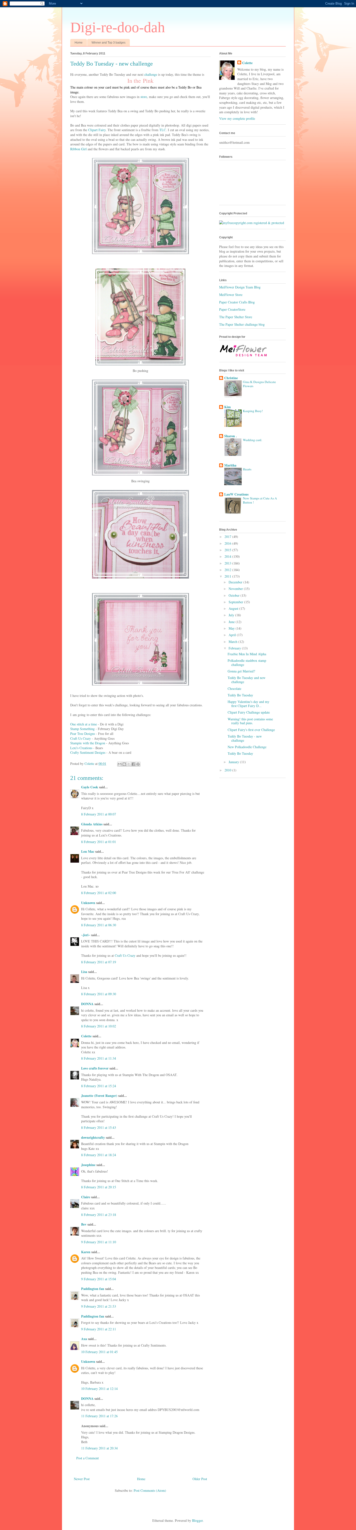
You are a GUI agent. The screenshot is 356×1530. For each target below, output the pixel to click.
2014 (228, 556)
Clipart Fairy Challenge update (249, 712)
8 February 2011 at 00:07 (98, 814)
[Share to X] (128, 764)
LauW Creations (236, 494)
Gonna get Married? (241, 671)
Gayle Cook (89, 787)
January (234, 762)
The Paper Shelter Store (235, 317)
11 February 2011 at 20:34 (99, 1448)
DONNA (87, 1003)
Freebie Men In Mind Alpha (247, 654)
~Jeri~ (85, 934)
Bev (83, 1224)
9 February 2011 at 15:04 (98, 1279)
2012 (228, 569)
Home (79, 42)
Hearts (247, 469)
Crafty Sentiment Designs (87, 752)
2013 (228, 563)
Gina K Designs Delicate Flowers (259, 384)
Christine (231, 377)
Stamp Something (82, 728)
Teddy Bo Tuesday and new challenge (246, 679)
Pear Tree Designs (82, 733)
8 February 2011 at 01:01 (98, 841)
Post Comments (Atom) (150, 1490)
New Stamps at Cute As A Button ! (260, 500)
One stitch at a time (83, 724)
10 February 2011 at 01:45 (99, 1351)
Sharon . (230, 435)
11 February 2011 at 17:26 (99, 1416)
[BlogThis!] (124, 764)
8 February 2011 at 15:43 (98, 1127)
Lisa (84, 971)
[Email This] (119, 764)
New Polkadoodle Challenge (247, 747)
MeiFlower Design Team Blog (240, 287)
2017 (228, 536)
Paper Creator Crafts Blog (237, 302)
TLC (162, 130)
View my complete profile (237, 118)
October (234, 595)
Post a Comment (87, 1458)
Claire (85, 1196)
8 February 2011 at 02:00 (98, 892)
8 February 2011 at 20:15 (98, 1187)
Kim (227, 406)
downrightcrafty (93, 1137)
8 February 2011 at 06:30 (98, 925)
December (236, 582)
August (234, 608)
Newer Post (82, 1479)
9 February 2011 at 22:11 (98, 1329)
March (233, 641)
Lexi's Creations (81, 748)
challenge (150, 74)
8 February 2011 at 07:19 (98, 962)
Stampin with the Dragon (87, 743)
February (235, 648)
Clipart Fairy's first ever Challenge (251, 729)
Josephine (88, 1164)
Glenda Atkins (91, 824)
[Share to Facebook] (133, 764)
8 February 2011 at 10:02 (98, 1026)
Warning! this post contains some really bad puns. (250, 721)
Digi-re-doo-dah (117, 27)
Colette (86, 1036)
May (232, 628)
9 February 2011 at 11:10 (98, 1242)
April (233, 635)
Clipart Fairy (97, 130)
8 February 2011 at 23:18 (98, 1214)
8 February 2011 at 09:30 (98, 994)
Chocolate (234, 688)
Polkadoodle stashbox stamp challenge (247, 662)
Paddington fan (92, 1288)
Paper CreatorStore (232, 309)
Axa (84, 1338)
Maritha (230, 465)
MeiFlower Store (230, 294)
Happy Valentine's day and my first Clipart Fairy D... (248, 703)
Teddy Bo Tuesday (240, 695)
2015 (228, 550)
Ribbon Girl (78, 149)
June (232, 621)
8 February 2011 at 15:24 (98, 1086)
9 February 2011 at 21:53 (98, 1306)
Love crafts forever (94, 1068)
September (236, 602)
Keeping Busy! (253, 411)
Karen (85, 1251)
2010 (228, 770)
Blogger (197, 1520)
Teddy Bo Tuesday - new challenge (245, 738)
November (236, 588)
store (143, 96)
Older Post (200, 1479)
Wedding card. (252, 440)
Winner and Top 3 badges (108, 42)
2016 (228, 543)
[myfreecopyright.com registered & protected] (251, 222)
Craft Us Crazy (80, 738)
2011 (228, 576)
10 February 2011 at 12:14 (99, 1388)
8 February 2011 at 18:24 (98, 1155)
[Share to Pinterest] (138, 764)
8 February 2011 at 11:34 (98, 1058)
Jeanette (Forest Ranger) (99, 1095)
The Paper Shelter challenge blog (242, 324)
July (232, 615)
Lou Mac (87, 851)
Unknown (88, 902)
